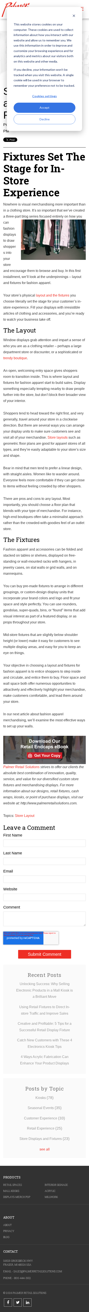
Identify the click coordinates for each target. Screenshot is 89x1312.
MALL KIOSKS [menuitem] (11, 1191)
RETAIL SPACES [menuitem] (12, 1184)
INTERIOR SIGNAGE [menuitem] (56, 1184)
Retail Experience (44, 1128)
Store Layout (24, 816)
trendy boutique (15, 358)
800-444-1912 (22, 1278)
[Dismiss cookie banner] (73, 16)
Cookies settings (44, 96)
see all (45, 1149)
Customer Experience (44, 1118)
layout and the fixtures (52, 295)
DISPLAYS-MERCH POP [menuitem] (16, 1197)
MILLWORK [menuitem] (51, 1197)
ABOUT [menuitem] (7, 1225)
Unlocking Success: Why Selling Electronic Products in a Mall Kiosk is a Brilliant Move (44, 990)
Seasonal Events (45, 1108)
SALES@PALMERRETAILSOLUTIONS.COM (38, 1271)
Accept (44, 107)
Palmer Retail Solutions (21, 767)
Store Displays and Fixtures (44, 1139)
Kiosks (44, 1098)
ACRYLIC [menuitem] (50, 1191)
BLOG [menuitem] (6, 1237)
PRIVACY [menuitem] (8, 1231)
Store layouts (58, 437)
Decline (45, 119)
